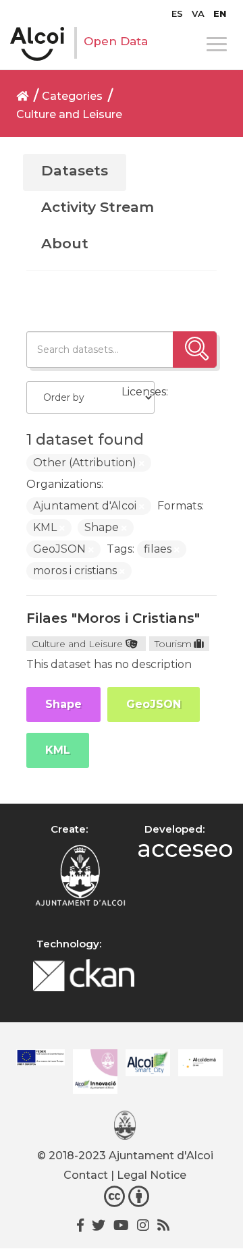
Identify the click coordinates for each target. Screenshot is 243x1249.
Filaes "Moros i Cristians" (113, 618)
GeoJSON (153, 704)
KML (57, 750)
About (64, 243)
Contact (85, 1175)
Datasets (74, 170)
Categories (72, 96)
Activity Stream (97, 206)
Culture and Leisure (69, 114)
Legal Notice (151, 1175)
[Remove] (141, 463)
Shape (63, 704)
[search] (195, 349)
